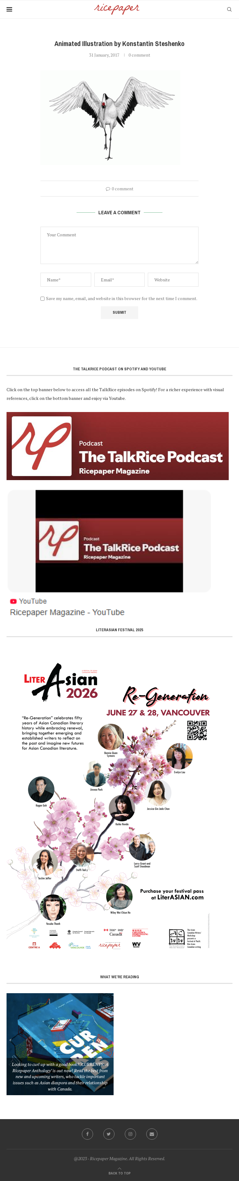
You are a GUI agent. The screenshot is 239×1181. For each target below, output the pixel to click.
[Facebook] (87, 1134)
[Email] (151, 1134)
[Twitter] (109, 1134)
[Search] (229, 9)
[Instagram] (130, 1134)
